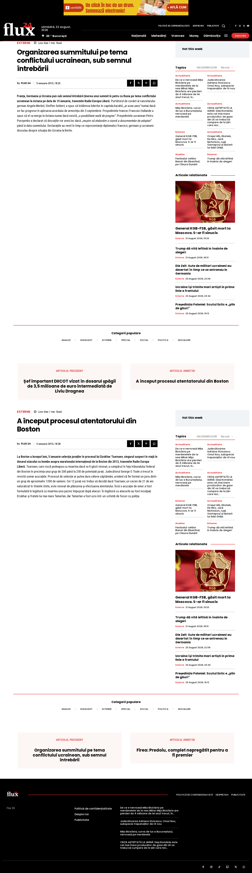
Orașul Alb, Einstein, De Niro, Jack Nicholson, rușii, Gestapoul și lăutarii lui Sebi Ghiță (219, 141)
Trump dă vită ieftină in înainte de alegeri (220, 160)
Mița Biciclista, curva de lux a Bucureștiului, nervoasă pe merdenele (188, 112)
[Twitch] (227, 867)
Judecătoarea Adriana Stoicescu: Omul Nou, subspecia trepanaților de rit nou (221, 84)
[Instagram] (240, 26)
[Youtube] (248, 26)
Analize (180, 154)
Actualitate (182, 76)
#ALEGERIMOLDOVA (206, 67)
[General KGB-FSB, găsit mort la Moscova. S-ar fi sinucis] (205, 202)
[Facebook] (236, 26)
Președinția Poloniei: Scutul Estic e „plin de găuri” (205, 306)
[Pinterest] (146, 83)
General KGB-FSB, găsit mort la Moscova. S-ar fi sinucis (186, 140)
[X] (244, 26)
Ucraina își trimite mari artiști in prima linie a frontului (204, 289)
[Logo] (19, 29)
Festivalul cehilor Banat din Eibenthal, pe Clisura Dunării (187, 161)
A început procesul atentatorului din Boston (182, 381)
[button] (223, 26)
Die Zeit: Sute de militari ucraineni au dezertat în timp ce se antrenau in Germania (203, 269)
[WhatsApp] (154, 83)
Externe (23, 43)
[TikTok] (219, 867)
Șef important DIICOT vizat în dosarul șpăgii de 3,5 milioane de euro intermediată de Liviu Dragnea (69, 386)
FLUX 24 (26, 83)
